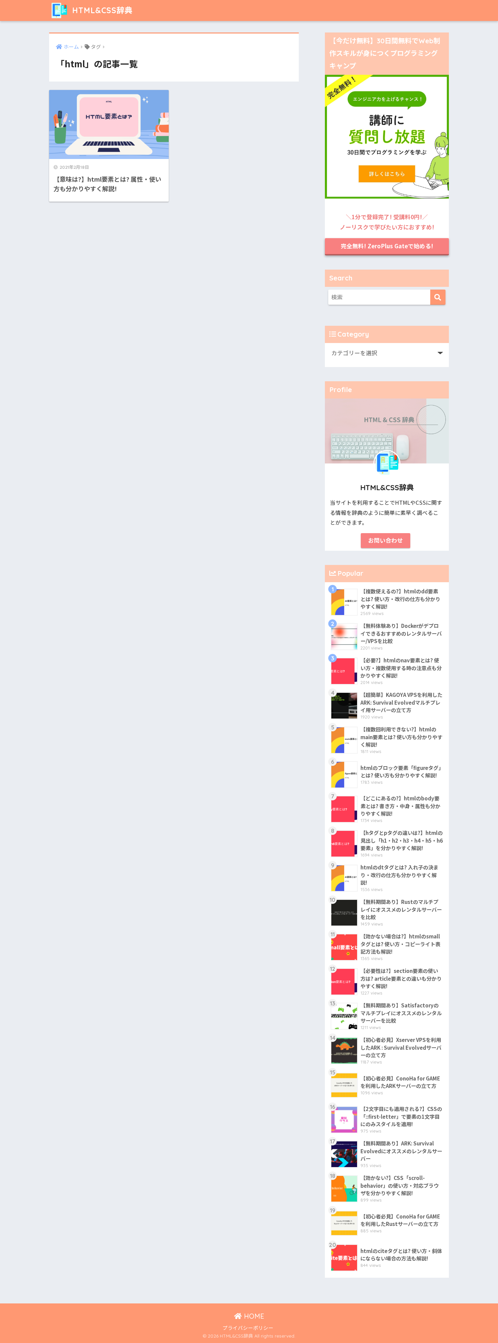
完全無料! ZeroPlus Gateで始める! (387, 246)
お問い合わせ (385, 540)
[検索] (437, 297)
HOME (253, 1316)
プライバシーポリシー (248, 1327)
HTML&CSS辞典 (101, 10)
